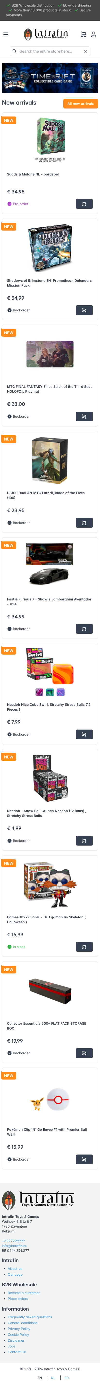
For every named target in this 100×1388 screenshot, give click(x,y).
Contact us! (17, 1352)
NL (53, 1378)
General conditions (22, 1323)
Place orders (18, 1299)
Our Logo (15, 1274)
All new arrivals (80, 103)
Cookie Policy (18, 1334)
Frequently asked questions (30, 1317)
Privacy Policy (19, 1329)
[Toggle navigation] (6, 34)
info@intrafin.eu (14, 1246)
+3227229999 (13, 1241)
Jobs (12, 1346)
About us (15, 1268)
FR (67, 1378)
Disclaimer (16, 1340)
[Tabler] (46, 34)
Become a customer (24, 1293)
